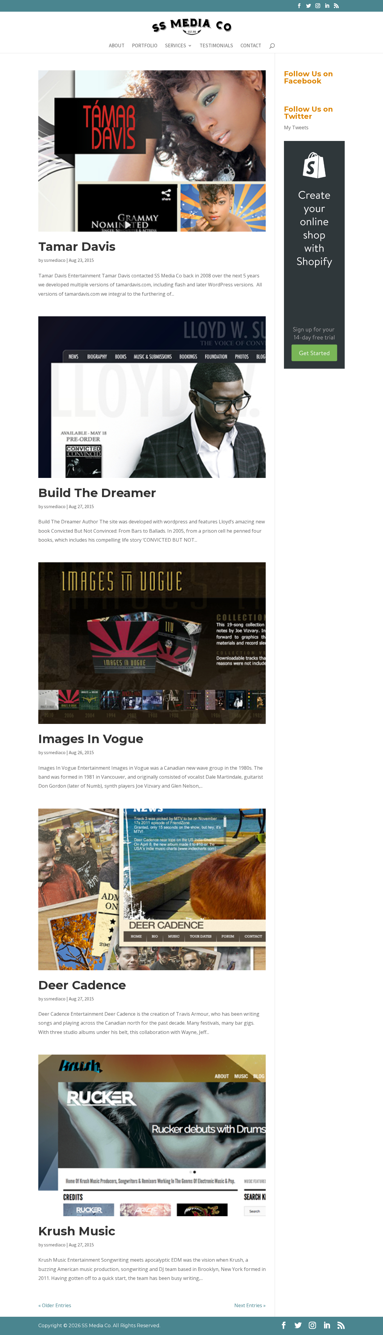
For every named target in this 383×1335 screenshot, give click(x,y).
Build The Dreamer (97, 492)
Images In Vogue (90, 738)
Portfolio (144, 46)
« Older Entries (54, 1305)
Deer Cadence (82, 985)
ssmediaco (55, 260)
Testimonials (216, 46)
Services (175, 46)
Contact (251, 46)
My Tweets (296, 127)
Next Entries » (250, 1305)
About (116, 46)
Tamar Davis (76, 246)
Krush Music (76, 1231)
